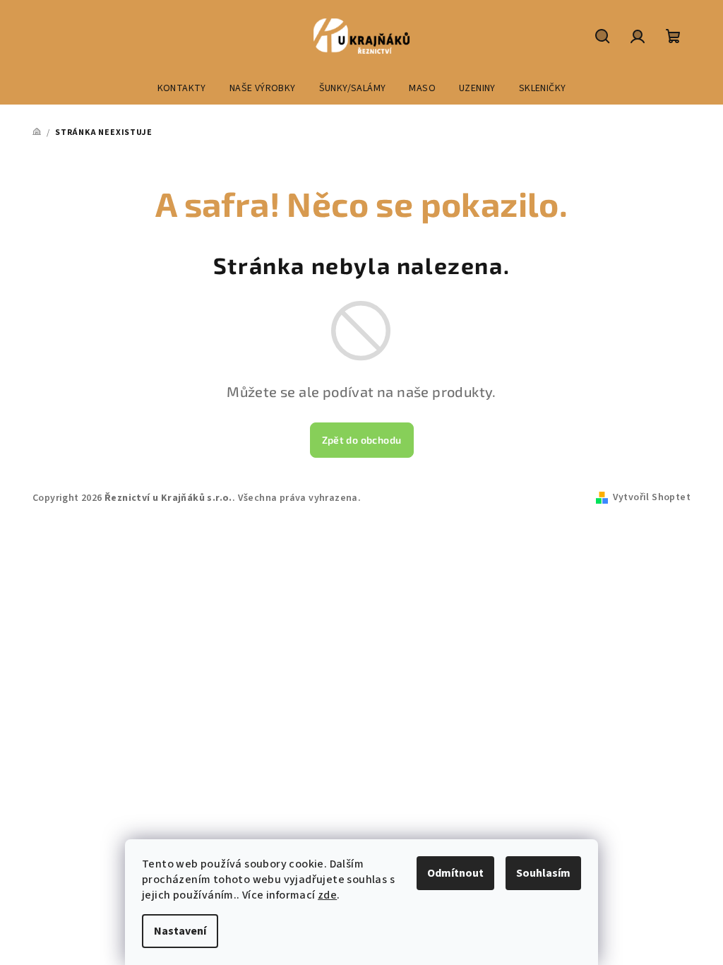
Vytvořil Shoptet (652, 497)
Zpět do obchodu (362, 440)
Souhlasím (543, 873)
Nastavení (180, 931)
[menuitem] (181, 88)
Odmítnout (455, 873)
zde (327, 895)
